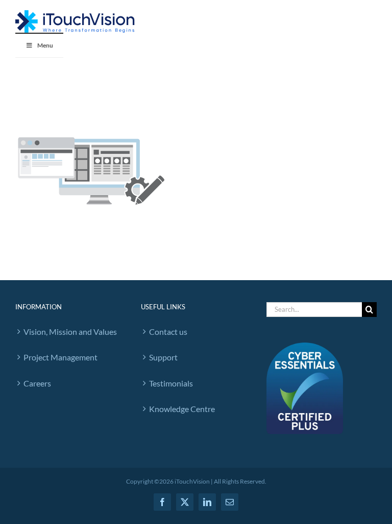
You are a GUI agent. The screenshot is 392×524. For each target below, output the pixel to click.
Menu (45, 45)
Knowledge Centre (182, 409)
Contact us (168, 331)
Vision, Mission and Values (70, 331)
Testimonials (171, 383)
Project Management (60, 357)
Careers (37, 383)
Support (163, 357)
